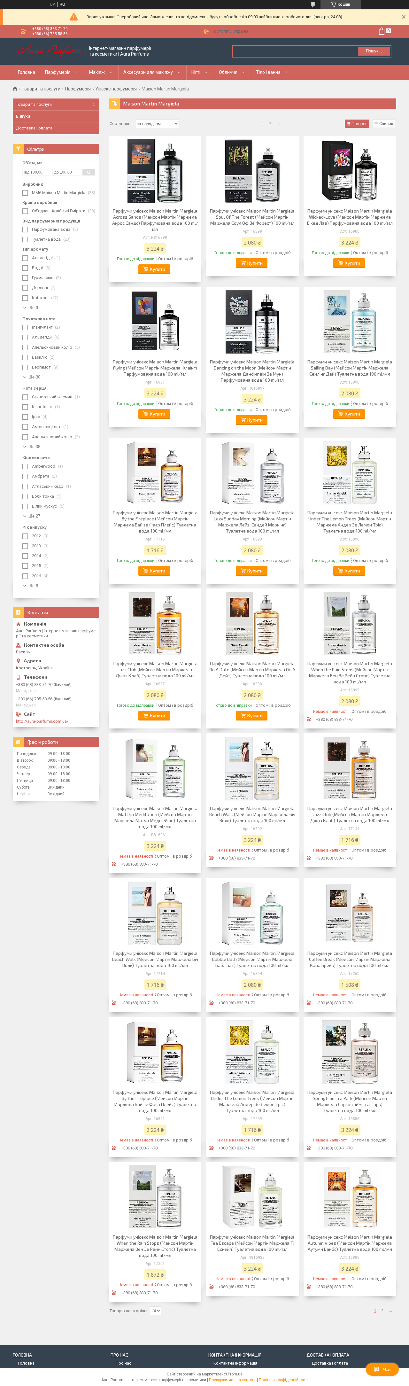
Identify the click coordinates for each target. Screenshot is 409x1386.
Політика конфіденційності (283, 1380)
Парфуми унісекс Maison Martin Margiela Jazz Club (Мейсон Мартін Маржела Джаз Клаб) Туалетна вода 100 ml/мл (155, 669)
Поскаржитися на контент (232, 1380)
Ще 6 (33, 585)
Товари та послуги (41, 88)
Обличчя (228, 72)
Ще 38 (34, 446)
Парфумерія (58, 72)
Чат (387, 1369)
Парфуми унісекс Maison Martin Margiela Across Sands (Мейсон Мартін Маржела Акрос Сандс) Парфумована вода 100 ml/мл (155, 220)
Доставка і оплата (34, 128)
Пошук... (374, 51)
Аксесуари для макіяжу (148, 72)
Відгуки (23, 116)
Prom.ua (235, 1374)
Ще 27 (34, 516)
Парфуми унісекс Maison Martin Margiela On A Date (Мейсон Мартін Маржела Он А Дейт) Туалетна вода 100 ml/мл (252, 669)
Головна (26, 72)
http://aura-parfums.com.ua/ (42, 721)
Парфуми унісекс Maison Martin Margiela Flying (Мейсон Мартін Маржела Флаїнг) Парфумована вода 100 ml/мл (155, 368)
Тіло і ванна (268, 72)
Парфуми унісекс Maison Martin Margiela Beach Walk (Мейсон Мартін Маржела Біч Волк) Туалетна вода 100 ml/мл (252, 814)
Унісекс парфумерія (116, 88)
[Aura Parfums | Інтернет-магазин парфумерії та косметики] (49, 51)
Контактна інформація (235, 1363)
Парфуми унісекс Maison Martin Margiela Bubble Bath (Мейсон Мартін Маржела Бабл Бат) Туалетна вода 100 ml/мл (252, 959)
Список (386, 123)
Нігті (195, 72)
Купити (157, 269)
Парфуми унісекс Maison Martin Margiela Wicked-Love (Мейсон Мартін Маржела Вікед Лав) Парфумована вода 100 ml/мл (350, 217)
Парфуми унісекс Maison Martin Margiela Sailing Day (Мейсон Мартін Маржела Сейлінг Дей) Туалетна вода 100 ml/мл (349, 368)
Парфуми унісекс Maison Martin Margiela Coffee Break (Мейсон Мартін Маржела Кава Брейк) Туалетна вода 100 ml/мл (349, 959)
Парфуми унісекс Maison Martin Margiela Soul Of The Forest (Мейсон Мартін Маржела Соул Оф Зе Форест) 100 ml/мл (252, 217)
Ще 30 (34, 377)
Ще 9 (33, 307)
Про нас (123, 1363)
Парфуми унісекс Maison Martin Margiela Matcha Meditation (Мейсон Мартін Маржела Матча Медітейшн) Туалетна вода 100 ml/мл (155, 817)
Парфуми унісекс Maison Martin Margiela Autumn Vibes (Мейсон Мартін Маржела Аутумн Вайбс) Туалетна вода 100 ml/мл (349, 1243)
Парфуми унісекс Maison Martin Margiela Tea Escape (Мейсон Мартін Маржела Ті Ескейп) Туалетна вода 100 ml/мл (252, 1243)
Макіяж (97, 72)
